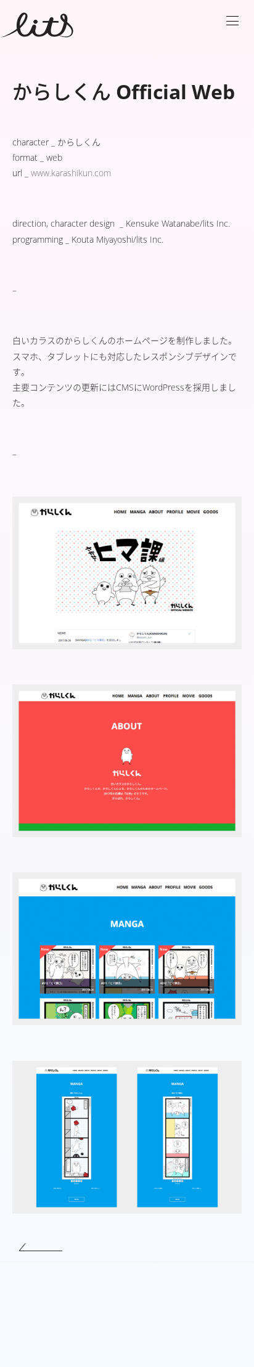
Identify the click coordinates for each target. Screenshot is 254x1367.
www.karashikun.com (71, 173)
